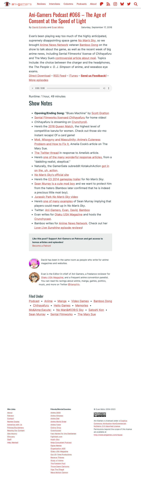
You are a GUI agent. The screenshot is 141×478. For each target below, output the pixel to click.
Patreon (10, 416)
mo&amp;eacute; (40, 310)
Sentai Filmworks (61, 314)
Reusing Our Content (16, 431)
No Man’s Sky (87, 40)
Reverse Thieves (57, 458)
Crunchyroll (79, 122)
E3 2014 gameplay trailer (64, 179)
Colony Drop (56, 428)
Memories (81, 305)
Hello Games (62, 305)
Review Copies (13, 422)
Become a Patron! (41, 245)
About (93, 3)
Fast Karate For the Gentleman (63, 434)
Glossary (11, 437)
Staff (9, 439)
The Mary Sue (87, 314)
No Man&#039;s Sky (70, 310)
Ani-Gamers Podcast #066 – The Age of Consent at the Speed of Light (67, 17)
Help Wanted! (12, 443)
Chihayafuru (41, 305)
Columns (68, 3)
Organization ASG (58, 449)
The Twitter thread (46, 152)
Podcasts (82, 3)
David (74, 210)
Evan (65, 210)
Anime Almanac (57, 416)
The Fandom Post (58, 463)
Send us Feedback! (93, 75)
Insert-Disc (55, 439)
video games (80, 301)
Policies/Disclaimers (15, 428)
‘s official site (51, 174)
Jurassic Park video (56, 197)
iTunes (73, 75)
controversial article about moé (75, 58)
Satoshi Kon (96, 310)
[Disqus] (70, 361)
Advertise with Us (14, 425)
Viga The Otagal (57, 470)
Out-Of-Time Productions (61, 454)
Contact (10, 419)
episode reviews (58, 227)
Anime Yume (56, 425)
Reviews (41, 3)
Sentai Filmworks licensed (59, 117)
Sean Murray (37, 314)
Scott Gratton (100, 113)
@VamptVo (74, 284)
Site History (12, 434)
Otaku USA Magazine (68, 214)
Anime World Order (58, 422)
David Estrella (39, 27)
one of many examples (58, 201)
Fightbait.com (56, 437)
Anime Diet (55, 419)
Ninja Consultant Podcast (61, 443)
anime (48, 301)
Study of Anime (57, 461)
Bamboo (84, 210)
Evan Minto (58, 27)
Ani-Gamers (53, 210)
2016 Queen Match (60, 126)
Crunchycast (42, 219)
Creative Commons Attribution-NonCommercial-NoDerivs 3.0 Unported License (110, 423)
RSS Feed (59, 75)
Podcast (34, 301)
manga (62, 301)
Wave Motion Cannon (59, 473)
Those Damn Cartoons (60, 466)
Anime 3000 (56, 413)
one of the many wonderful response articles (72, 157)
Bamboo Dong (89, 45)
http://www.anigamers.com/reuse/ (108, 435)
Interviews (54, 3)
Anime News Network (54, 45)
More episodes (38, 80)
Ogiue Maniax (56, 446)
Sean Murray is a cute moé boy (54, 183)
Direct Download (39, 75)
